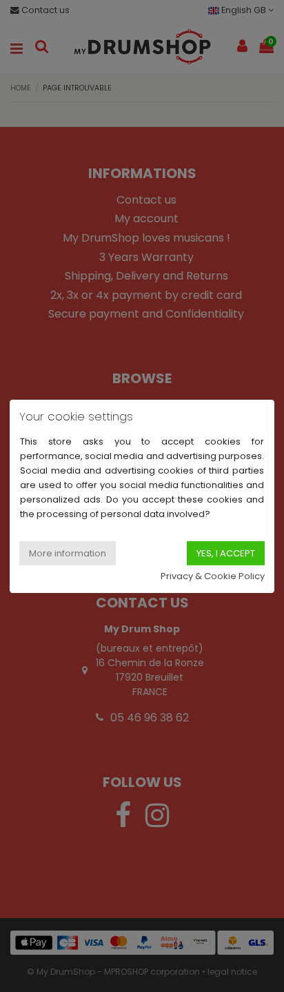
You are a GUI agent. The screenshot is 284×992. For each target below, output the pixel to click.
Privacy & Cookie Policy (213, 576)
